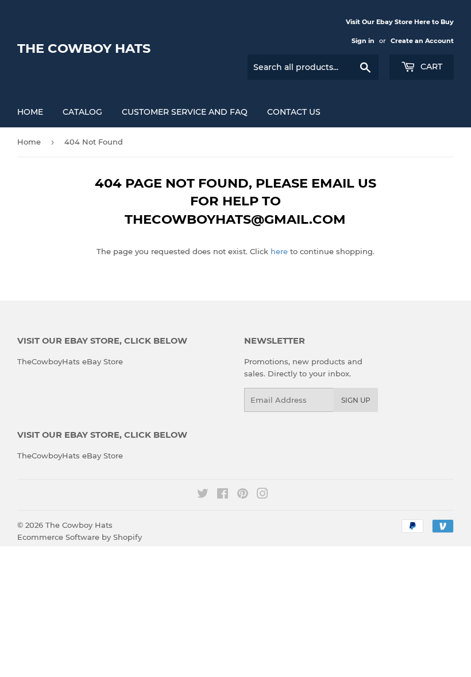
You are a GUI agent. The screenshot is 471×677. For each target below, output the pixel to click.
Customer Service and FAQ (185, 112)
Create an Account (422, 41)
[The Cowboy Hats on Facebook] (223, 495)
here (279, 251)
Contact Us (294, 112)
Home (30, 112)
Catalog (82, 112)
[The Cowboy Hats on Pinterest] (243, 495)
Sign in (363, 41)
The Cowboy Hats (83, 48)
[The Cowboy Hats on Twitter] (203, 495)
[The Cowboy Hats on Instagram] (262, 495)
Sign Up (355, 400)
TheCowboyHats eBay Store (70, 361)
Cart (430, 66)
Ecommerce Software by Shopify (79, 537)
